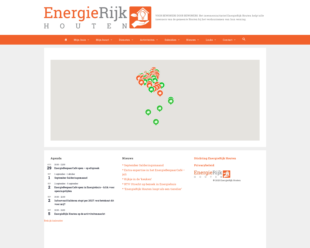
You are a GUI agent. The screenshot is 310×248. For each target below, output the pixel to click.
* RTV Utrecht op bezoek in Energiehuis (149, 184)
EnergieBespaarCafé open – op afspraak (76, 168)
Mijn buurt (102, 39)
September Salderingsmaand (70, 177)
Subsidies (170, 39)
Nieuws (191, 39)
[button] (244, 40)
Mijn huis (80, 39)
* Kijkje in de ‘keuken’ (137, 179)
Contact (227, 39)
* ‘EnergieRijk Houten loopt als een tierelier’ (152, 189)
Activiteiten (147, 39)
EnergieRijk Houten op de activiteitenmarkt (79, 213)
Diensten (124, 39)
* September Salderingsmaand (143, 165)
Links (209, 39)
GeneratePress (168, 243)
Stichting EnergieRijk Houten (215, 158)
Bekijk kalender (53, 220)
